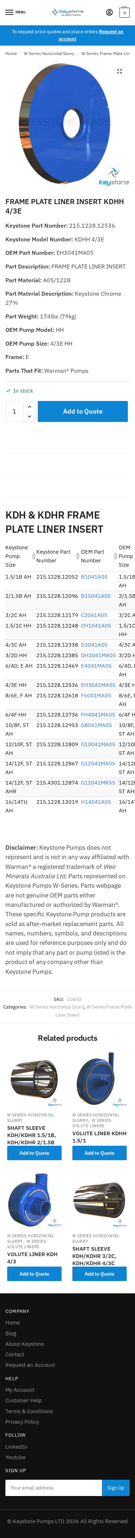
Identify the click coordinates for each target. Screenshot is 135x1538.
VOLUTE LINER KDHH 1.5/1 (99, 1137)
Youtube (15, 1457)
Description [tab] (20, 468)
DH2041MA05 (98, 655)
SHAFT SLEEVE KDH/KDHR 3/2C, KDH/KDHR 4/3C (94, 1256)
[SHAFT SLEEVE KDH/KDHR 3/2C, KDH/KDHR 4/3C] (99, 1199)
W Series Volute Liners (91, 1123)
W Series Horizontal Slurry (49, 53)
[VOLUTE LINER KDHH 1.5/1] (99, 1079)
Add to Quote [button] (34, 1153)
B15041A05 (96, 595)
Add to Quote (83, 411)
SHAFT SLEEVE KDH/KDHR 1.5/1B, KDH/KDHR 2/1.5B (31, 1135)
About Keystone (24, 1343)
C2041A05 (94, 615)
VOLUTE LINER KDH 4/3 (32, 1258)
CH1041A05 (96, 625)
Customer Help (23, 1400)
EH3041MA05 (98, 684)
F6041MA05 (96, 695)
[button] (119, 71)
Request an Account (30, 1364)
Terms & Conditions (29, 1411)
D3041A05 (94, 644)
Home (11, 53)
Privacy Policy (22, 1421)
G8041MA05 (96, 725)
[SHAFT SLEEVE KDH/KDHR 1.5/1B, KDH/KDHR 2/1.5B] (34, 1079)
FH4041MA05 (98, 714)
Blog (10, 1333)
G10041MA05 (98, 744)
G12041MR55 (98, 782)
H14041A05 (96, 801)
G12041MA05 (98, 763)
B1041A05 (94, 576)
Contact (14, 1354)
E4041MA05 (96, 665)
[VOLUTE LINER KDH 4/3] (34, 1199)
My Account (19, 1389)
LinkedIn (16, 1446)
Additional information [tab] (34, 487)
